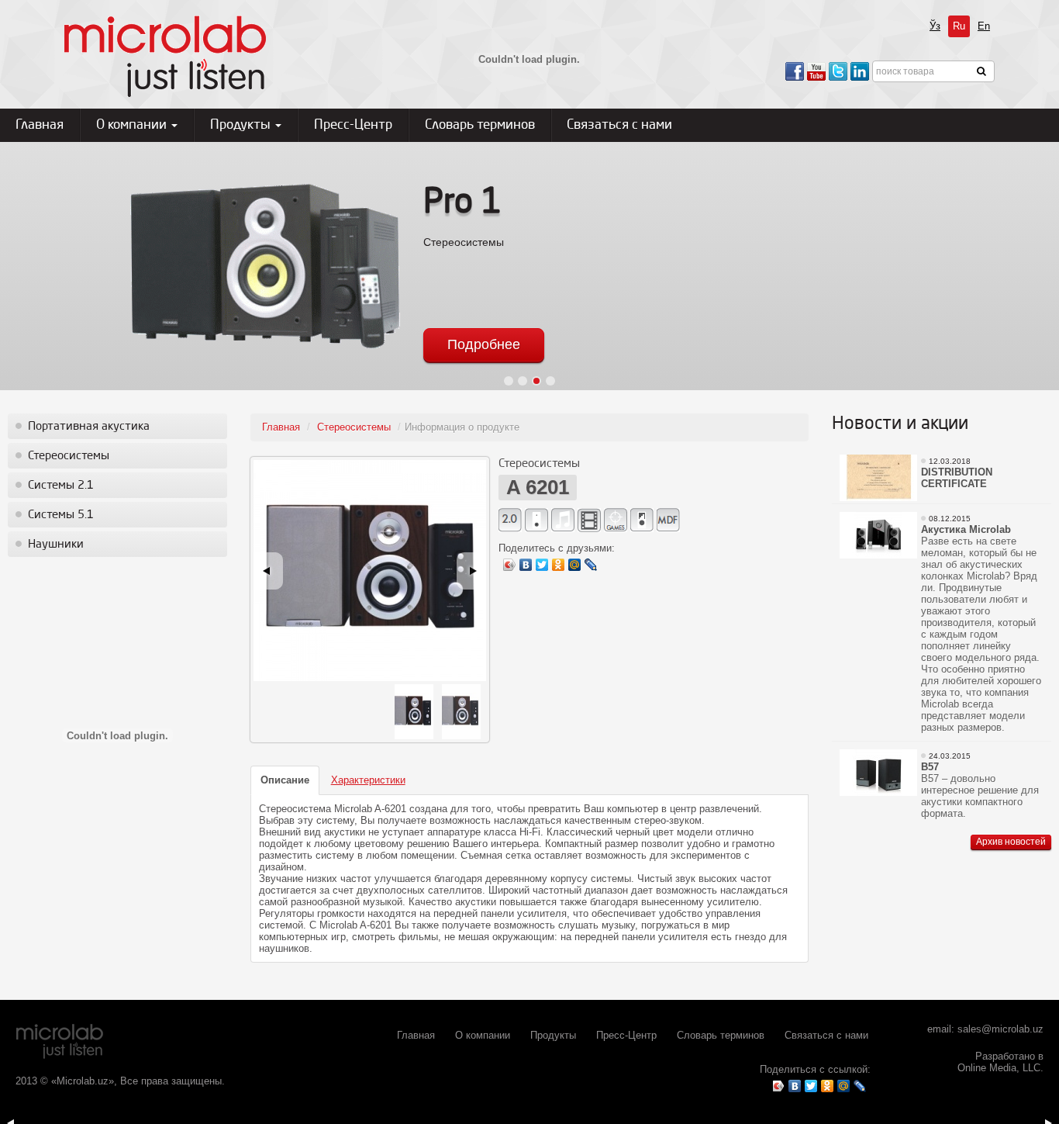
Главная (40, 125)
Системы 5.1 (61, 515)
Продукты (242, 125)
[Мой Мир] (575, 565)
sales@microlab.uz (1000, 1029)
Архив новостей (1011, 841)
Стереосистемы (68, 456)
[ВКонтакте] (526, 565)
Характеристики (368, 780)
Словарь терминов (480, 125)
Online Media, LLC (998, 1068)
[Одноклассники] (558, 565)
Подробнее (483, 344)
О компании (133, 125)
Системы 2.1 (61, 485)
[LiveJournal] (591, 565)
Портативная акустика (89, 426)
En (984, 26)
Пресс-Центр (353, 125)
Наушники (56, 544)
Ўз (935, 26)
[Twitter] (542, 565)
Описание (284, 780)
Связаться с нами (619, 125)
